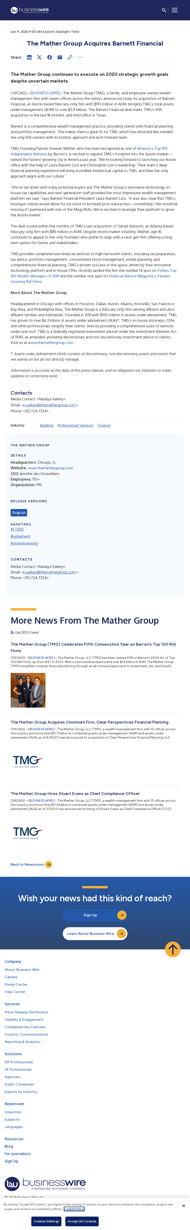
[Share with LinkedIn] (29, 57)
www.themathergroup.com (50, 342)
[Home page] (30, 10)
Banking (46, 425)
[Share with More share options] (80, 57)
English (19, 513)
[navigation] (174, 10)
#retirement (20, 536)
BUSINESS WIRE (45, 93)
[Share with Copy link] (70, 57)
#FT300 (17, 529)
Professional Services (75, 425)
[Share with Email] (59, 57)
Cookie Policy (74, 1209)
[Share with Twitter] (39, 57)
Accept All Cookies (82, 1221)
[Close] (183, 1206)
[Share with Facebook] (49, 57)
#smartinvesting (24, 543)
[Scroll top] (173, 949)
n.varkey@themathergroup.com (49, 405)
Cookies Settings (46, 1221)
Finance (104, 425)
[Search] (164, 10)
